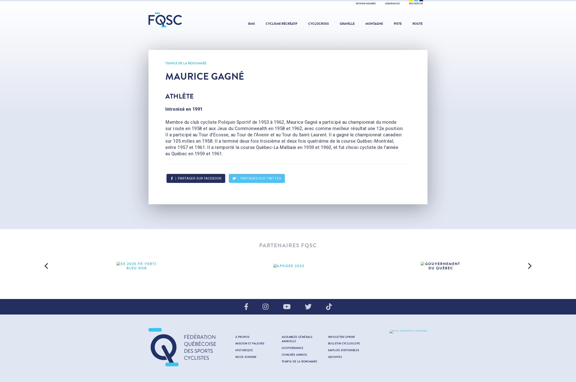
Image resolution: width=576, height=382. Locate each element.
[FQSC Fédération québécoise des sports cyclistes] (176, 20)
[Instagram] (265, 307)
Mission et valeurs (249, 344)
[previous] (47, 266)
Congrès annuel (295, 355)
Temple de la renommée (186, 63)
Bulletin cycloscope (344, 344)
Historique (244, 350)
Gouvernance (292, 348)
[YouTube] (287, 307)
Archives (335, 357)
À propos (242, 337)
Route (417, 23)
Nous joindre (246, 357)
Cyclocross (318, 23)
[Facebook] (246, 307)
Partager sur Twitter (260, 178)
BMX (251, 23)
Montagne (374, 23)
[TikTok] (329, 307)
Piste (398, 23)
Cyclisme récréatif (281, 23)
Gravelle (347, 23)
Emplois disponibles (343, 350)
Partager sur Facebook (200, 178)
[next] (529, 266)
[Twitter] (308, 307)
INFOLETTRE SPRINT (341, 337)
